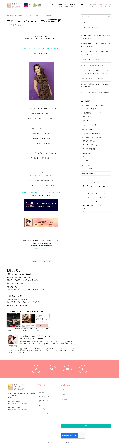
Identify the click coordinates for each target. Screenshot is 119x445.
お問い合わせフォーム (41, 248)
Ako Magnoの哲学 (19, 15)
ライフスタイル (87, 161)
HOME (8, 15)
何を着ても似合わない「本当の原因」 (92, 65)
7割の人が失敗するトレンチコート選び (92, 78)
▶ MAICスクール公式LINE (15, 283)
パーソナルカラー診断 (89, 109)
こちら (9, 302)
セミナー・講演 (87, 168)
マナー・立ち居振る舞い (90, 125)
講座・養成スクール (45, 401)
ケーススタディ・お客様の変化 (91, 133)
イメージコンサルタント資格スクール (93, 137)
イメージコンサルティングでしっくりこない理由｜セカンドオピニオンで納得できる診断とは (95, 72)
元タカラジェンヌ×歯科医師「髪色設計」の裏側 (95, 92)
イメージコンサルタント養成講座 (40, 175)
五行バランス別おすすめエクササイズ (13, 329)
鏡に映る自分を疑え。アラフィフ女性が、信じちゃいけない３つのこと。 (95, 53)
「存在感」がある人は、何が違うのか (92, 59)
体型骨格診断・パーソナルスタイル (93, 113)
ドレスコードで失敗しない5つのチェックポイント (95, 29)
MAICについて (86, 165)
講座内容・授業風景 (89, 141)
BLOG (12, 15)
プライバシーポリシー (45, 413)
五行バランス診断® (87, 129)
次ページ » (47, 261)
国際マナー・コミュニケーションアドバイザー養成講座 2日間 (41, 193)
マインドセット (29, 15)
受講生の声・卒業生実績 (90, 145)
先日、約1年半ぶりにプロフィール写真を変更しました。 (41, 48)
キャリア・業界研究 (89, 149)
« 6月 (83, 212)
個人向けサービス (44, 397)
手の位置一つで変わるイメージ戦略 (28, 329)
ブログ (41, 405)
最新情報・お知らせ (87, 173)
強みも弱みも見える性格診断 (43, 329)
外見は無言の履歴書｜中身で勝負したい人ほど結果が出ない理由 (95, 85)
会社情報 (41, 392)
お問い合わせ (43, 409)
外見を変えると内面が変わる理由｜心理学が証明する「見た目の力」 (95, 37)
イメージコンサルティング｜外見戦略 (93, 106)
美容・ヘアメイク (88, 117)
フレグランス (87, 121)
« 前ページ (36, 261)
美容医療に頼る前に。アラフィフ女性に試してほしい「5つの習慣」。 (95, 45)
